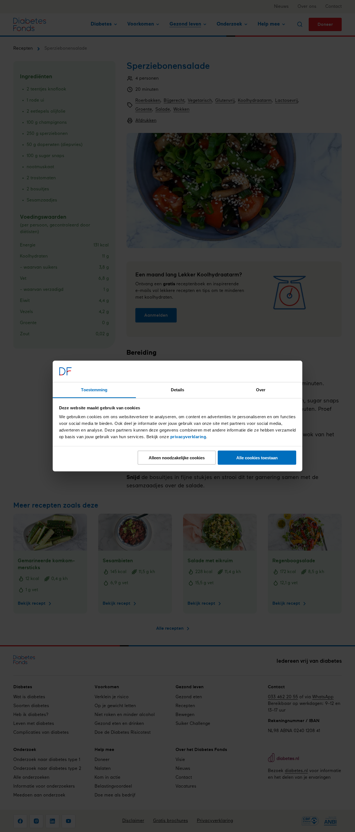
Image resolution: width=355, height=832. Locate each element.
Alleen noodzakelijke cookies (177, 457)
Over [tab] (260, 389)
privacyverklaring (188, 436)
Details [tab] (177, 389)
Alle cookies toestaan (257, 457)
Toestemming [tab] (94, 389)
